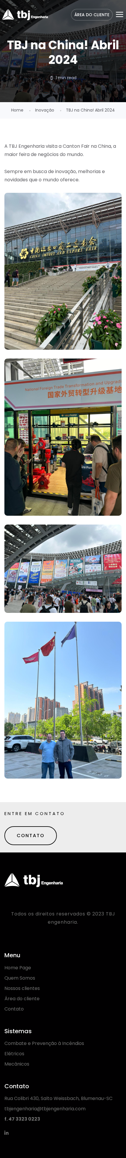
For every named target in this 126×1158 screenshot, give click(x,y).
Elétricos (14, 1053)
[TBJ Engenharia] (25, 14)
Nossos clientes (22, 988)
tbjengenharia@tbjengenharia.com (45, 1108)
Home (17, 110)
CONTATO (31, 835)
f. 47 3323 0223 (22, 1119)
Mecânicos (16, 1064)
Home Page (17, 967)
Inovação (44, 110)
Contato (14, 1009)
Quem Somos (19, 978)
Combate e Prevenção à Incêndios (44, 1043)
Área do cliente (22, 998)
